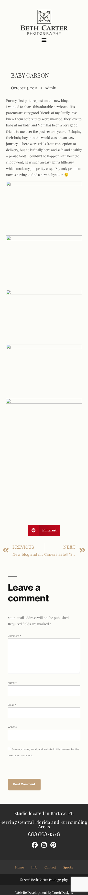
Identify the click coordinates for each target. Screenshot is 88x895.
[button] (44, 40)
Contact (50, 867)
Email (12, 704)
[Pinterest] (53, 845)
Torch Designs (62, 892)
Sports (68, 867)
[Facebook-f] (35, 845)
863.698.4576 (44, 834)
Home (19, 867)
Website (12, 726)
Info (34, 867)
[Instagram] (44, 845)
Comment (14, 635)
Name (12, 682)
